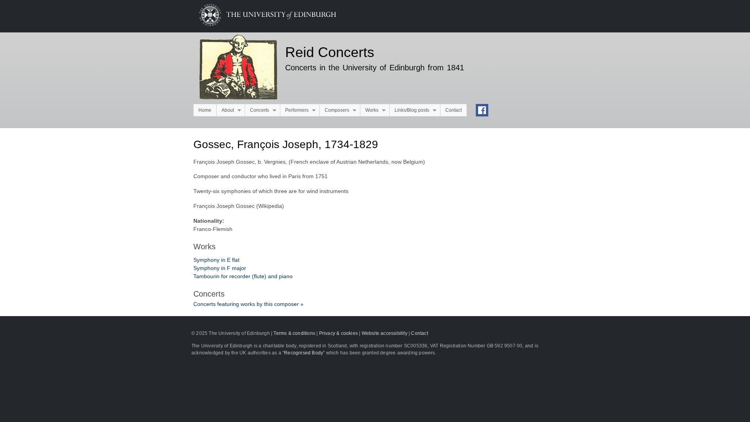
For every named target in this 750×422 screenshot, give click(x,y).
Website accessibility (384, 333)
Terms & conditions (294, 333)
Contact (453, 110)
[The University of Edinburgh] (262, 24)
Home (204, 110)
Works (369, 110)
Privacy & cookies (338, 333)
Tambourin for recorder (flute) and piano (243, 276)
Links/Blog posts (409, 110)
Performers (294, 110)
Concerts (257, 110)
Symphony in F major (219, 268)
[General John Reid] (233, 68)
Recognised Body (303, 353)
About (225, 110)
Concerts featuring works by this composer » (248, 304)
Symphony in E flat (216, 260)
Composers (334, 110)
